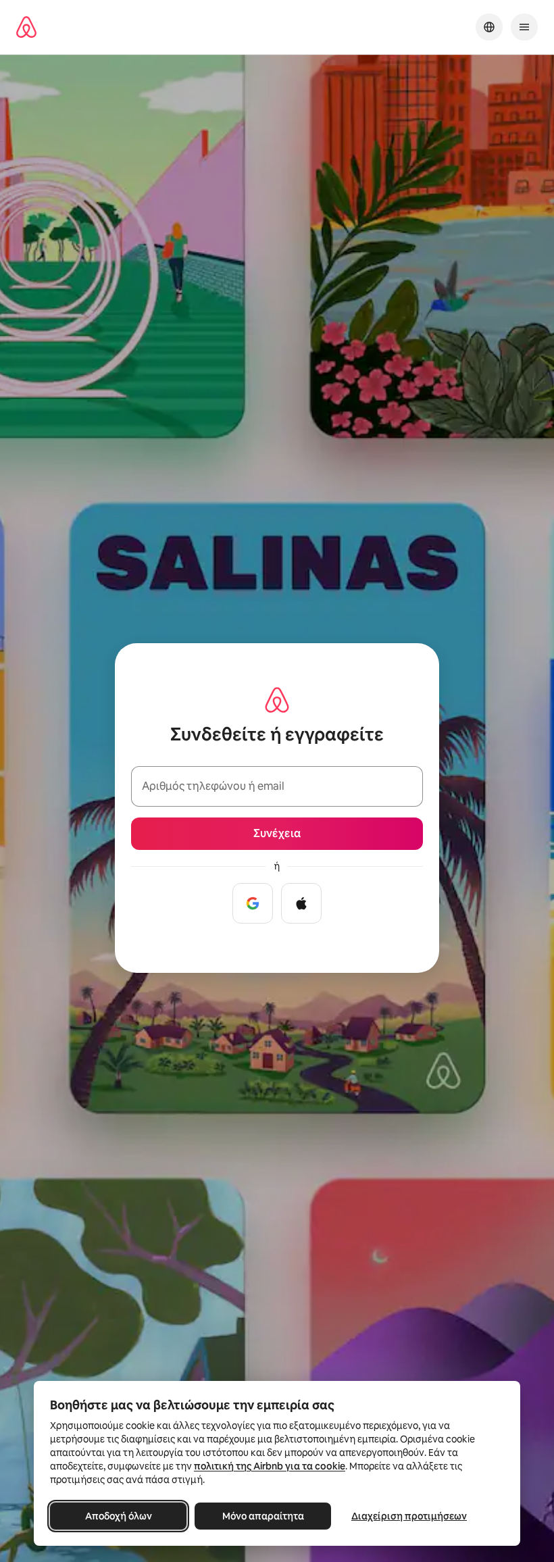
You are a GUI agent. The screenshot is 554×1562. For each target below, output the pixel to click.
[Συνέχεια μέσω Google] (252, 903)
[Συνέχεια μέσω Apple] (301, 903)
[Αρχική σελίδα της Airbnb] (26, 27)
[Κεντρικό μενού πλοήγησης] (524, 27)
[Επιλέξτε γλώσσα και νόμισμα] (489, 27)
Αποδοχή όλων (118, 1516)
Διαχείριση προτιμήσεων (409, 1516)
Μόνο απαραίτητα (263, 1516)
